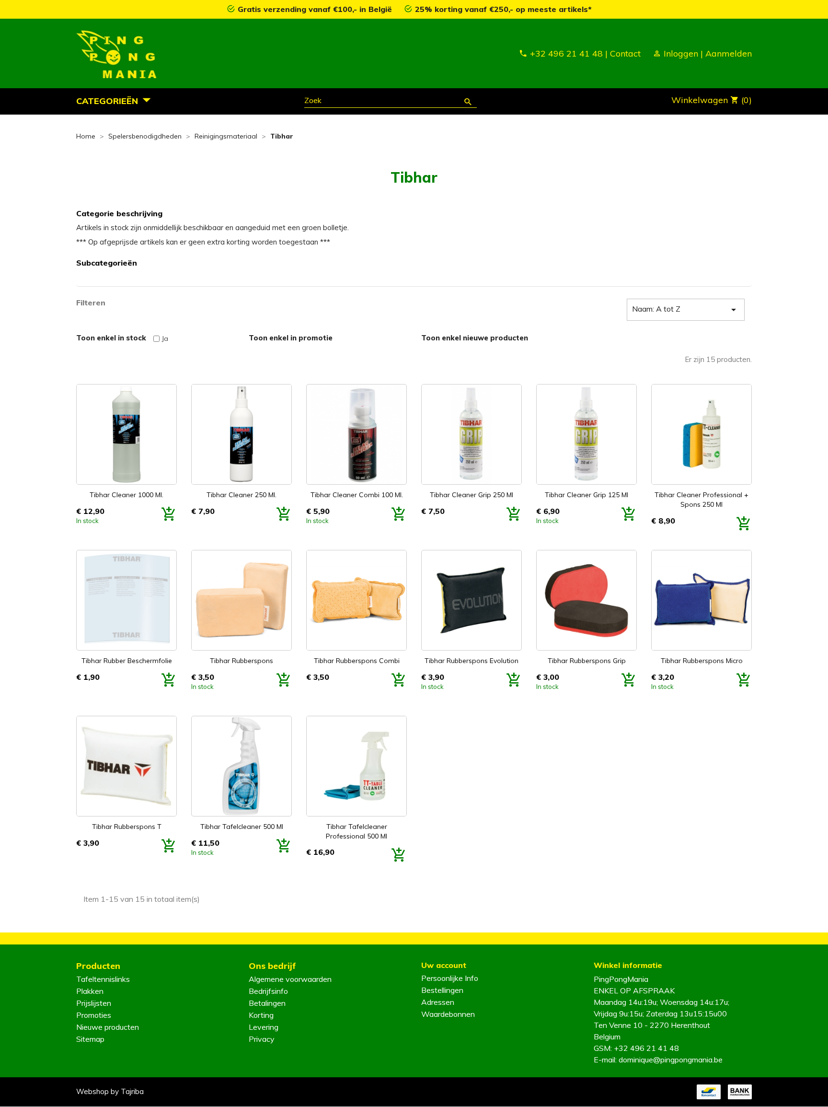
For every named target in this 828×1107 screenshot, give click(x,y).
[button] (116, 100)
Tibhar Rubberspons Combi (357, 660)
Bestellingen (442, 990)
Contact (625, 53)
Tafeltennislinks (103, 979)
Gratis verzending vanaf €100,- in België (316, 9)
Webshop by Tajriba (110, 1091)
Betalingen (267, 1003)
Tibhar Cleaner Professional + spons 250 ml (701, 499)
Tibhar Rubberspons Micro (702, 660)
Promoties (93, 1015)
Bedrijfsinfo (268, 991)
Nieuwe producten (107, 1027)
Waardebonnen (448, 1014)
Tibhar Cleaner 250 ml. (241, 494)
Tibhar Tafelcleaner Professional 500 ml (356, 831)
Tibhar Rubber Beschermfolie (126, 660)
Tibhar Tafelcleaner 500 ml (241, 826)
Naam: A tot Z (685, 309)
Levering (263, 1027)
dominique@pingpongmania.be (671, 1059)
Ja (164, 338)
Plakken (90, 991)
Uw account (443, 965)
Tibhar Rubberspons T (126, 826)
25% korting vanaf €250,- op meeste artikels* (503, 9)
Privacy (262, 1039)
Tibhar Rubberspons (241, 660)
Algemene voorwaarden (290, 979)
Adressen (437, 1002)
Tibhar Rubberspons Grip (587, 660)
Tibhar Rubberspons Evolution (471, 660)
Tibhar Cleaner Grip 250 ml (471, 494)
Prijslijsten (93, 1003)
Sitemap (90, 1039)
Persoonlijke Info (449, 978)
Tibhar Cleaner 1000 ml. (126, 494)
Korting (261, 1015)
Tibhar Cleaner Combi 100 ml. (356, 494)
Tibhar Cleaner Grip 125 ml (586, 494)
